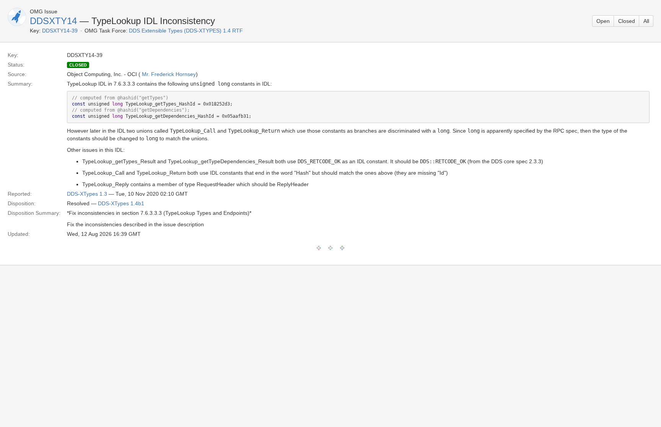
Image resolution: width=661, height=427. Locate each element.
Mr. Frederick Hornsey (169, 74)
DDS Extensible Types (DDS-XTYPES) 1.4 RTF (186, 31)
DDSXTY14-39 (60, 31)
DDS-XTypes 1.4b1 (121, 203)
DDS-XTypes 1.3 (87, 194)
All (646, 21)
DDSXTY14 (53, 21)
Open (603, 21)
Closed (626, 21)
